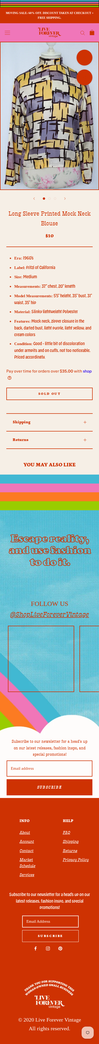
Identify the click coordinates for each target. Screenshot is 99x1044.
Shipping (21, 422)
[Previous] (34, 198)
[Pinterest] (60, 948)
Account (27, 841)
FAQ (66, 832)
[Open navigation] (7, 32)
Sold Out (49, 394)
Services (27, 875)
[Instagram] (48, 948)
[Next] (65, 198)
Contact (27, 850)
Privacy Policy (76, 859)
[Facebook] (35, 948)
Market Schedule (27, 863)
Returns (21, 440)
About (25, 832)
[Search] (82, 32)
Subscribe (49, 787)
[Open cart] (92, 32)
